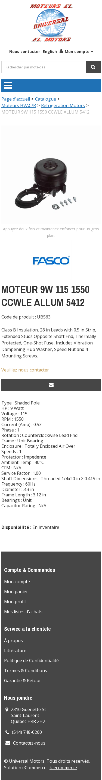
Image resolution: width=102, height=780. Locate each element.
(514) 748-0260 (27, 732)
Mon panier (16, 592)
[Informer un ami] (51, 385)
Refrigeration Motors (63, 105)
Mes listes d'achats (23, 612)
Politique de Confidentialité (31, 660)
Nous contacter (24, 51)
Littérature (15, 650)
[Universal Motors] (51, 23)
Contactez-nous (29, 743)
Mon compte (77, 51)
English (50, 51)
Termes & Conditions (25, 670)
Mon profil (15, 602)
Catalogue (45, 99)
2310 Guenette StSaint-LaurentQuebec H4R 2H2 (28, 715)
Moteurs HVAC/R (18, 105)
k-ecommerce (63, 768)
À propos (13, 640)
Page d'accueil (15, 99)
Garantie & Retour (22, 680)
